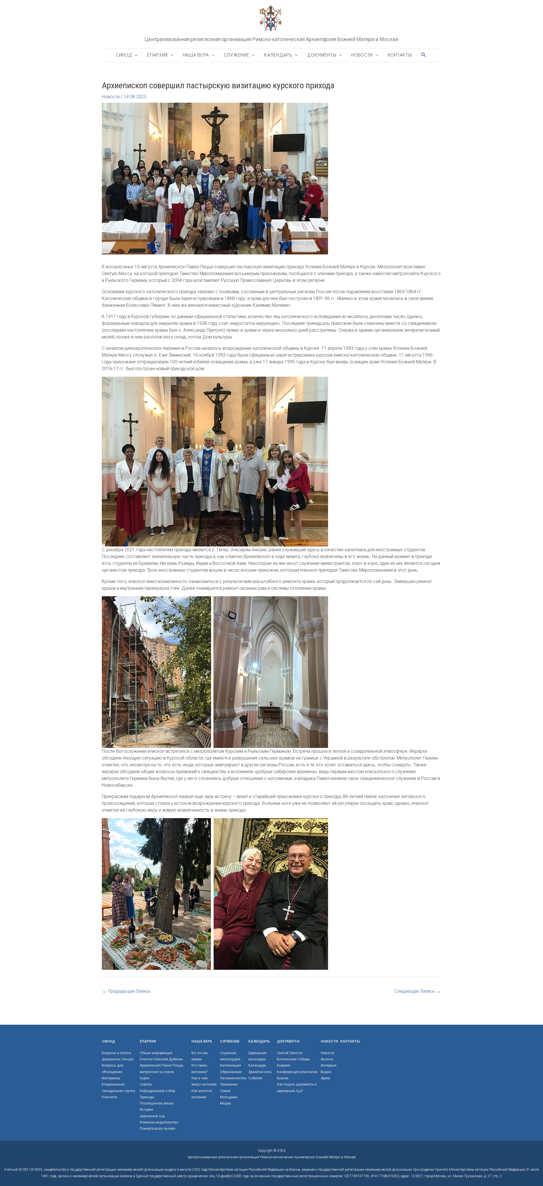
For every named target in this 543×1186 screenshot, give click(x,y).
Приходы (147, 1097)
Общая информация (156, 1053)
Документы (321, 55)
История (146, 1110)
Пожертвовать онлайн (157, 1129)
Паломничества (233, 1078)
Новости (362, 55)
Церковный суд (152, 1116)
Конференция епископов (297, 1072)
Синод (124, 55)
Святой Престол (290, 1053)
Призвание (229, 1084)
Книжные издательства (159, 1122)
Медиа (225, 1103)
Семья (225, 1091)
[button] (424, 55)
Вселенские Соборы (293, 1059)
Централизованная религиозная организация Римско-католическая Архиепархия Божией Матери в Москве (271, 39)
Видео (326, 1072)
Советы (146, 1084)
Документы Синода (117, 1059)
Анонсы (327, 1059)
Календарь (278, 55)
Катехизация (230, 1065)
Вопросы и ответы (116, 1053)
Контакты (400, 55)
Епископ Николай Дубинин (161, 1059)
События (255, 1078)
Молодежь (228, 1097)
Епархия (157, 55)
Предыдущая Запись (126, 991)
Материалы (111, 1078)
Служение (236, 55)
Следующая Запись (418, 991)
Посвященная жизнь (156, 1103)
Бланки (282, 1078)
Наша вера (196, 55)
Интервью (328, 1065)
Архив (325, 1078)
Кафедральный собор (157, 1091)
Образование (231, 1072)
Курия (144, 1078)
